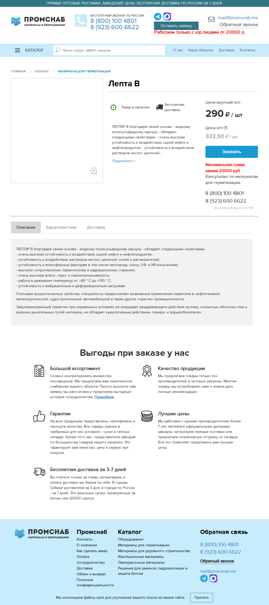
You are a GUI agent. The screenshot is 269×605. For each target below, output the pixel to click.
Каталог (34, 50)
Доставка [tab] (96, 227)
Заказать (231, 151)
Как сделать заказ (92, 551)
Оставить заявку (176, 25)
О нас (178, 50)
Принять (201, 597)
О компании (87, 545)
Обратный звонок (239, 24)
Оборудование (130, 539)
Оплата (83, 556)
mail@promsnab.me (238, 18)
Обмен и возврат (91, 574)
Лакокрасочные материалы (141, 562)
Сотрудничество (91, 562)
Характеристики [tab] (61, 227)
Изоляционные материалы (141, 556)
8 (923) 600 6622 (114, 27)
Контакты (247, 50)
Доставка (226, 50)
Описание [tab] (25, 227)
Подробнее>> (123, 161)
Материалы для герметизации (143, 545)
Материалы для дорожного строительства (154, 551)
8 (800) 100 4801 (113, 21)
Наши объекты (200, 50)
